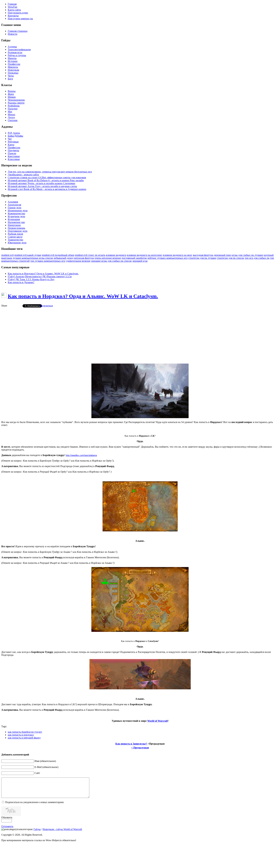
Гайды (37, 829)
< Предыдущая (140, 747)
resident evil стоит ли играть (90, 255)
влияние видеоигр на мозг (177, 255)
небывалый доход (63, 258)
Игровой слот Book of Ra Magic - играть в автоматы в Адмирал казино (47, 189)
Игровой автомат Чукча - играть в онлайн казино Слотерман (41, 183)
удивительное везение (78, 261)
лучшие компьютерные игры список (33, 258)
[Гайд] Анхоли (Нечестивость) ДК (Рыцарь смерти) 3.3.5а (40, 276)
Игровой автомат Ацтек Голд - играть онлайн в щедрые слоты (42, 186)
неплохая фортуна (84, 258)
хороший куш (139, 261)
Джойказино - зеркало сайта (23, 174)
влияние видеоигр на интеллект (144, 255)
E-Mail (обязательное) (46, 767)
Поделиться (46, 305)
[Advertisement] (140, 332)
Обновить (6, 817)
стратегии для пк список (230, 258)
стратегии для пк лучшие (202, 258)
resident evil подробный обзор (58, 255)
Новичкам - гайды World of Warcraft (62, 829)
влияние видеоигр (116, 255)
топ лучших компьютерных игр (47, 261)
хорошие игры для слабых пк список (111, 261)
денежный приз (222, 255)
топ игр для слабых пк (257, 258)
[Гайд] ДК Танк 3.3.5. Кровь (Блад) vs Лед (31, 279)
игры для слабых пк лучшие (247, 255)
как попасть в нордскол (21, 734)
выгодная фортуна (203, 255)
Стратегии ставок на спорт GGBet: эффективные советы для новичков (47, 177)
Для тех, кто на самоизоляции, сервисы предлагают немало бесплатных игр (50, 171)
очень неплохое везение (108, 258)
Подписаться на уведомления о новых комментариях (34, 802)
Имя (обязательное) (45, 761)
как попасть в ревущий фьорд (24, 737)
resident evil (7, 255)
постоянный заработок (134, 258)
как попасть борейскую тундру (25, 731)
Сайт (37, 773)
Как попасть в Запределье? (131, 743)
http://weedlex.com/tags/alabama (81, 455)
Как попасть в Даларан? (21, 282)
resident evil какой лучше (27, 255)
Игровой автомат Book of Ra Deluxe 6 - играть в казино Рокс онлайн (46, 180)
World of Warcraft (157, 720)
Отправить (7, 826)
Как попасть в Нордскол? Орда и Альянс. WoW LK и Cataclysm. (43, 273)
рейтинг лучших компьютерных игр (167, 258)
